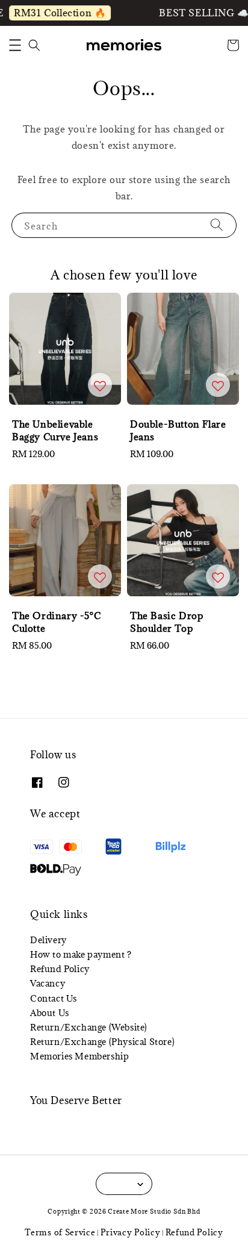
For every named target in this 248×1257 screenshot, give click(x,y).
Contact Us (53, 998)
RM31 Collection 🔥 (57, 13)
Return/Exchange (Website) (88, 1027)
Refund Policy (60, 969)
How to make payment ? (81, 954)
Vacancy (47, 983)
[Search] (216, 225)
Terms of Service (60, 1232)
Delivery (48, 940)
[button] (15, 45)
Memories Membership (79, 1056)
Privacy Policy (131, 1232)
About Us (49, 1012)
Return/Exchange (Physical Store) (102, 1041)
